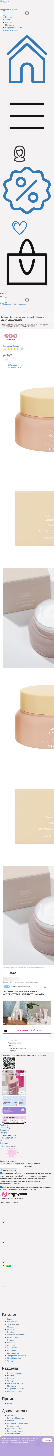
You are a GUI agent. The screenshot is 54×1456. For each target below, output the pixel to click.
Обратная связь (9, 1145)
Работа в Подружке (15, 1418)
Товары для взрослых (16, 1355)
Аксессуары (12, 1342)
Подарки (11, 1339)
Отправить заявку (8, 1170)
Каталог (4, 317)
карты (15, 1388)
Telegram (4, 1143)
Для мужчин (12, 1347)
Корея (9, 1319)
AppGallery (4, 1130)
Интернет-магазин (15, 1372)
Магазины (11, 1386)
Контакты (11, 1420)
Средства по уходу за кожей (22, 317)
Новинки (10, 1378)
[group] (12, 349)
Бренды (10, 1360)
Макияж (10, 1326)
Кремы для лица (15, 319)
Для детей (11, 1350)
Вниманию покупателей (17, 1423)
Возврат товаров (14, 1425)
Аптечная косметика (16, 1334)
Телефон (28, 1166)
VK (1, 1140)
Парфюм (11, 1332)
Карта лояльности (15, 1383)
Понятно (47, 1440)
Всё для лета (12, 1321)
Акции (9, 1403)
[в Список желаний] (6, 359)
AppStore (4, 1125)
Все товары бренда (11, 346)
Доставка (15, 1391)
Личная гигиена (14, 1337)
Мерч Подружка (14, 1358)
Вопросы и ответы (15, 1431)
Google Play (5, 1127)
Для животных (13, 1352)
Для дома (11, 1345)
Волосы (10, 1329)
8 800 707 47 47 (9, 1138)
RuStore (3, 1132)
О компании (12, 1415)
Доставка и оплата (15, 1428)
